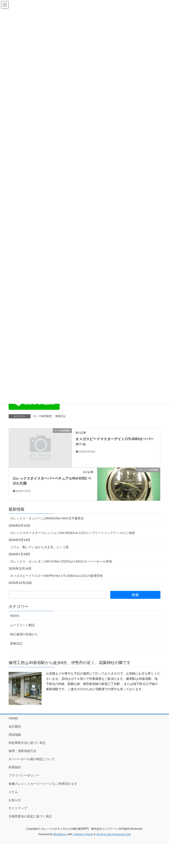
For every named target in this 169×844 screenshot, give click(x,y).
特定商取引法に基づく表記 (27, 743)
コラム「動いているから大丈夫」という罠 (39, 547)
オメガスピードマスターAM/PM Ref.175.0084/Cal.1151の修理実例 (56, 575)
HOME (13, 718)
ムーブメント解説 (22, 625)
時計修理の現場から (24, 634)
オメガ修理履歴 (42, 416)
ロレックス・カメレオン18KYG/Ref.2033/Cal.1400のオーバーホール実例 (61, 561)
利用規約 (15, 767)
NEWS (14, 616)
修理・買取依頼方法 (22, 751)
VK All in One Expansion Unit (113, 834)
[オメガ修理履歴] (40, 447)
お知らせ (15, 800)
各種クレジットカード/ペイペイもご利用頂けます (43, 783)
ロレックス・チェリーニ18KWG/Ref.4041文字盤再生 (47, 518)
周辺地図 (15, 734)
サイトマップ (18, 808)
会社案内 (15, 726)
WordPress (60, 834)
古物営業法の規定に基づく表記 (30, 816)
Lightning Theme (83, 834)
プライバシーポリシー (24, 775)
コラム (13, 792)
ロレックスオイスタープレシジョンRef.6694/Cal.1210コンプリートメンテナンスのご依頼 (72, 533)
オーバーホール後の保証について (32, 759)
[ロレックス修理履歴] (128, 484)
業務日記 (60, 416)
